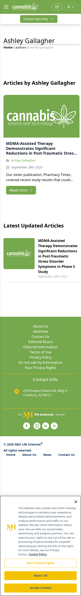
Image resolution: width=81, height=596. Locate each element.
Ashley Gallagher (23, 160)
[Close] (76, 502)
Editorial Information (40, 347)
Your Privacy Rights (40, 367)
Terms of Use (40, 352)
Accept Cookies (40, 588)
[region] (40, 546)
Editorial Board (40, 341)
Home (8, 47)
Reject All (40, 575)
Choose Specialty (36, 19)
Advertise (40, 331)
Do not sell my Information (41, 362)
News (47, 455)
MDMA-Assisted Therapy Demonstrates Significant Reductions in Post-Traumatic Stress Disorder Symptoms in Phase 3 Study (58, 256)
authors (21, 47)
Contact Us (40, 336)
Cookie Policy (38, 554)
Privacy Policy (41, 357)
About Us (40, 326)
